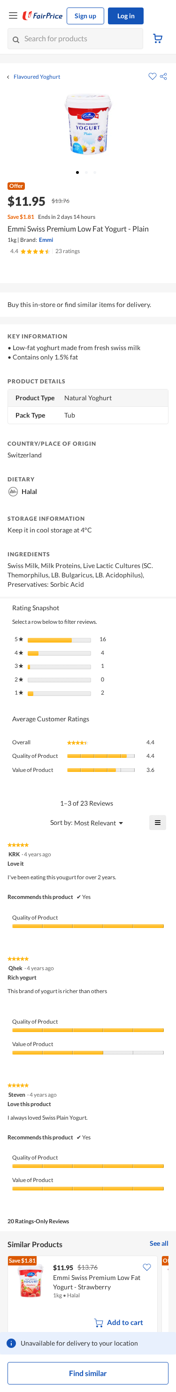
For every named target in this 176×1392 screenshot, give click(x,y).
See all (159, 1243)
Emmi (46, 239)
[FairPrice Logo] (43, 16)
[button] (163, 76)
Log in (126, 16)
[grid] (88, 1296)
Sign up (85, 16)
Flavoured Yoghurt (37, 77)
